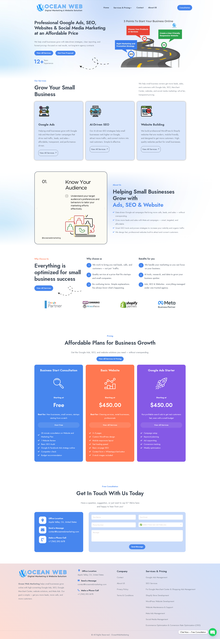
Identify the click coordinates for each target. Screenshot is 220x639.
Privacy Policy (122, 589)
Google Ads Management (156, 577)
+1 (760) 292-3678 (57, 541)
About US (152, 7)
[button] (37, 208)
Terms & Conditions (125, 595)
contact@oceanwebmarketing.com (64, 531)
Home (106, 7)
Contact (140, 7)
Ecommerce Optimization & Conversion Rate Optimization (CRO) (173, 625)
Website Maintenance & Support (159, 607)
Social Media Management (157, 619)
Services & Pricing (122, 7)
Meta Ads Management (155, 613)
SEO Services (151, 583)
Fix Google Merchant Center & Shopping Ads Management (170, 589)
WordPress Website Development (160, 601)
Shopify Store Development (157, 595)
